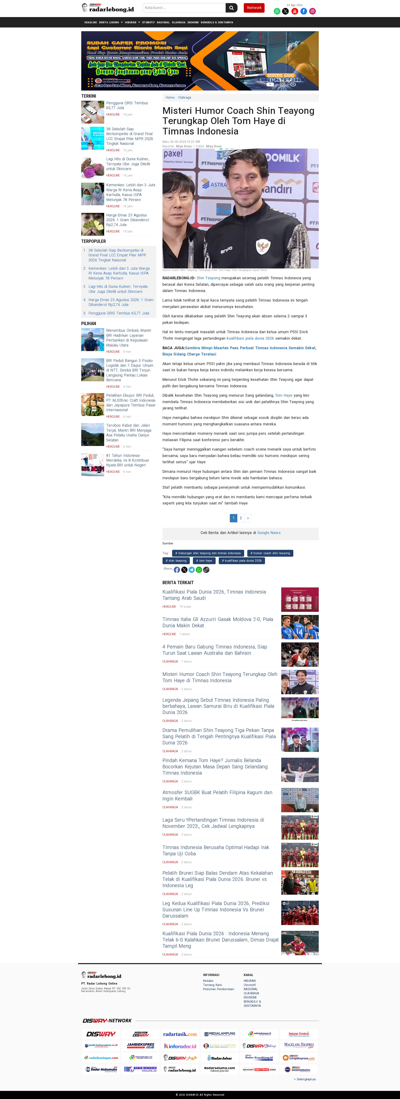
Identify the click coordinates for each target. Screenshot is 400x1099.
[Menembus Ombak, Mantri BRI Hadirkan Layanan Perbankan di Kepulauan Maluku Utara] (92, 339)
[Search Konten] (231, 7)
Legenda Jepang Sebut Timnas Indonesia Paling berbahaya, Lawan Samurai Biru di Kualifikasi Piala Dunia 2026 (218, 706)
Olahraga (184, 97)
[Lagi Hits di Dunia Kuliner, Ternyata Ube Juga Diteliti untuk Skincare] (92, 168)
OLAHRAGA (178, 22)
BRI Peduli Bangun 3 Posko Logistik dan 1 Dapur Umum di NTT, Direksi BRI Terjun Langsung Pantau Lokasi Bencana (129, 370)
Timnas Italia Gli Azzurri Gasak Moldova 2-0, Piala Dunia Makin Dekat (217, 622)
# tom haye (204, 561)
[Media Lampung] (220, 1034)
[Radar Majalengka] (140, 1057)
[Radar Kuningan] (101, 1057)
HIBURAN (130, 22)
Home (170, 97)
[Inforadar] (180, 1046)
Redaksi (208, 981)
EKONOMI (193, 22)
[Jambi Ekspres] (140, 1046)
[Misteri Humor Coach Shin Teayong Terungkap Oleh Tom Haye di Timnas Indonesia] (300, 682)
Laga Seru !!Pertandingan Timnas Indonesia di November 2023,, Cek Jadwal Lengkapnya (213, 823)
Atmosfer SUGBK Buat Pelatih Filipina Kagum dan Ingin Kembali (217, 795)
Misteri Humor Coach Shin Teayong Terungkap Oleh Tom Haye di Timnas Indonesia (219, 677)
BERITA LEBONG (109, 22)
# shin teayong (176, 561)
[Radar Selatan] (299, 1069)
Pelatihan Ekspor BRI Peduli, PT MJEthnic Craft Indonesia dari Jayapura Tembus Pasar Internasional (131, 403)
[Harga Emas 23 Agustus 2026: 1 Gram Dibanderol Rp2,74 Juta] (92, 224)
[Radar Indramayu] (259, 1034)
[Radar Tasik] (180, 1034)
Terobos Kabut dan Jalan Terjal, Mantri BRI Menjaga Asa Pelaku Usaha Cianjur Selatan (128, 433)
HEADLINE (90, 22)
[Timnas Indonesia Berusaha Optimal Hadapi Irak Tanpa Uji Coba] (300, 855)
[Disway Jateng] (259, 1046)
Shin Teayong (208, 278)
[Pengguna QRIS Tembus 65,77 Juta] (92, 112)
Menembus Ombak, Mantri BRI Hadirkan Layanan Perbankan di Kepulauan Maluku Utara (128, 338)
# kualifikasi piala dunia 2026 (242, 561)
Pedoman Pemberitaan (218, 989)
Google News (269, 533)
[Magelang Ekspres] (299, 1046)
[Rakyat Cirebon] (299, 1034)
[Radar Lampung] (220, 1046)
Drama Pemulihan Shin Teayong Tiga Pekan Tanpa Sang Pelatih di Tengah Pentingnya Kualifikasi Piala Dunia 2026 (219, 736)
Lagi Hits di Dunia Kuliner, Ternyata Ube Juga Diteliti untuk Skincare (128, 164)
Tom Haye (283, 395)
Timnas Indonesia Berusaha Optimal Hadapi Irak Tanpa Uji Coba (215, 850)
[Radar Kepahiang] (259, 1057)
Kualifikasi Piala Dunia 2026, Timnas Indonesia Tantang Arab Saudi (214, 595)
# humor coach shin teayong (270, 553)
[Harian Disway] (140, 1034)
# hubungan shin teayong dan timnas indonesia (208, 553)
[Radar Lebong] (180, 1069)
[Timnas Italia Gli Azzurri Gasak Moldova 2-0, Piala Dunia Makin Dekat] (300, 627)
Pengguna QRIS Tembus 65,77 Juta (127, 105)
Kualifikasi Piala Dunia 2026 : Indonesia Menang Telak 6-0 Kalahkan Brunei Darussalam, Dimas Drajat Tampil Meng (220, 940)
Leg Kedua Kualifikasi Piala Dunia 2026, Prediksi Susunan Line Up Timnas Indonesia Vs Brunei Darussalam (215, 910)
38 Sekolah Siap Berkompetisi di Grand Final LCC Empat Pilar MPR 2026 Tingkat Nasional (129, 136)
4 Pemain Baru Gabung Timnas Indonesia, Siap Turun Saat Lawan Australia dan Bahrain (214, 650)
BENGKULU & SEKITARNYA (217, 22)
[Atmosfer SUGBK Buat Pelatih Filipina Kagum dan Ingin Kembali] (300, 800)
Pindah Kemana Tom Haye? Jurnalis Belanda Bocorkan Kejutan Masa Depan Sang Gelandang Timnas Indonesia (215, 767)
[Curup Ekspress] (299, 1057)
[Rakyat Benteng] (259, 1069)
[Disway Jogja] (180, 1057)
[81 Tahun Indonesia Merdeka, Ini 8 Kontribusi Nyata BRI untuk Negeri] (92, 464)
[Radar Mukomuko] (101, 1069)
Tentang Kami (212, 985)
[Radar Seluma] (220, 1069)
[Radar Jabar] (220, 1057)
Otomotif (148, 22)
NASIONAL (163, 22)
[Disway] (101, 1034)
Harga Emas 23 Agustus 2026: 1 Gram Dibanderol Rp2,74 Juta (127, 220)
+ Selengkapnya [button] (305, 1079)
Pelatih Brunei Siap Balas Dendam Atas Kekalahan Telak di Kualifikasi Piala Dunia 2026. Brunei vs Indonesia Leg (217, 879)
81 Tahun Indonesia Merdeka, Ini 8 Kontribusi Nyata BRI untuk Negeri (127, 460)
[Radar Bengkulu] (140, 1069)
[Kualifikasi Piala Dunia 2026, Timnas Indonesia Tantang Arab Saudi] (300, 599)
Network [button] (254, 8)
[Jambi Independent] (101, 1046)
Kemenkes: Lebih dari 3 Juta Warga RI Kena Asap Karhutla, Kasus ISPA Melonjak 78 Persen (130, 192)
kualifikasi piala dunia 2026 (250, 338)
